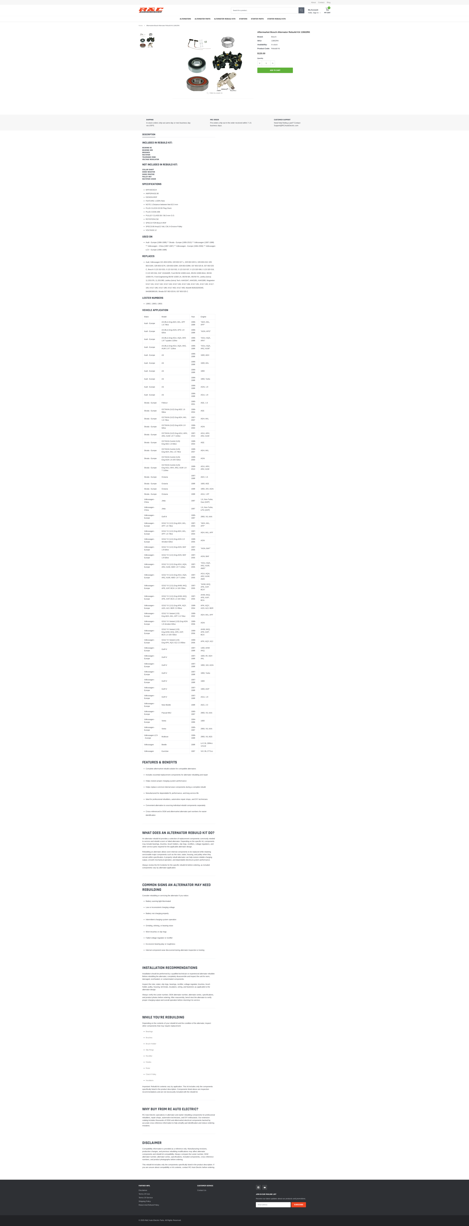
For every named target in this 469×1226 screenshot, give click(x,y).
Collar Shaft (148, 169)
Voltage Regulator (150, 159)
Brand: (260, 37)
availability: (262, 45)
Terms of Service (146, 1198)
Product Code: (263, 48)
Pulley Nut (147, 176)
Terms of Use (144, 1194)
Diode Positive (148, 174)
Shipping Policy (145, 1201)
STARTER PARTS (257, 19)
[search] (301, 10)
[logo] (151, 10)
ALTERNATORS (185, 19)
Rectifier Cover (149, 179)
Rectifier (146, 155)
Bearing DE (147, 147)
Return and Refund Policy (149, 1205)
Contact (321, 2)
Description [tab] (148, 134)
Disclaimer (143, 1190)
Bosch (273, 37)
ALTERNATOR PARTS (202, 19)
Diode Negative (148, 172)
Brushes (146, 152)
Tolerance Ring (149, 157)
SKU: (259, 41)
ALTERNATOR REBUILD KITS (224, 19)
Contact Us (201, 1190)
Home (141, 25)
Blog (328, 2)
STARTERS (243, 19)
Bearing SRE (147, 150)
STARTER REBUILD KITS (276, 19)
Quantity (260, 58)
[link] (147, 40)
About (313, 2)
